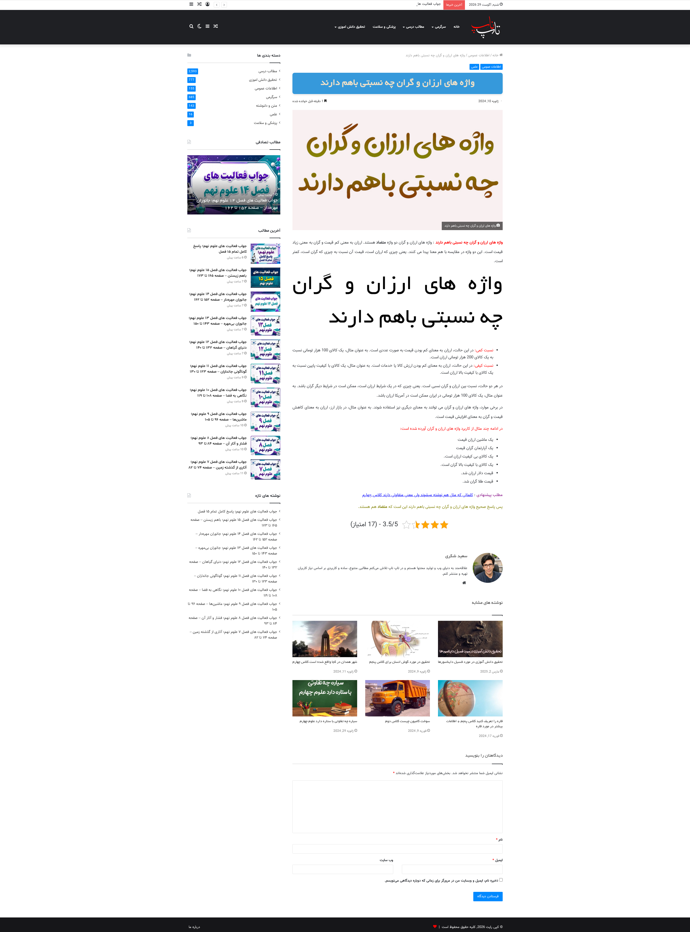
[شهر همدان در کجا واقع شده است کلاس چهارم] (324, 639)
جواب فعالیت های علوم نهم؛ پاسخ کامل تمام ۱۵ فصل (237, 511)
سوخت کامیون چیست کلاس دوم (407, 721)
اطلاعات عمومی (478, 55)
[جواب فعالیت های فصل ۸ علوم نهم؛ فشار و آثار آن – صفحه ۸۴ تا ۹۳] (265, 445)
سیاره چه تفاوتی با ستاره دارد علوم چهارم (328, 721)
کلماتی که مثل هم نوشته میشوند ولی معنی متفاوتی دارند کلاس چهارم (417, 495)
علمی (474, 66)
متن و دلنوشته (266, 106)
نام (499, 840)
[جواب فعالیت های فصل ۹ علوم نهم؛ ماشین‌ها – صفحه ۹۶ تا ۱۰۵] (265, 421)
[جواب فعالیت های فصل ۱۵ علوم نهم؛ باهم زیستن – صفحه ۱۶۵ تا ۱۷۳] (265, 278)
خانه (457, 27)
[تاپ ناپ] (486, 27)
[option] (233, 184)
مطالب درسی (415, 27)
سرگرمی (440, 27)
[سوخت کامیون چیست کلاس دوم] (397, 698)
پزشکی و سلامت (384, 27)
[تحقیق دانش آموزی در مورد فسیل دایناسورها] (470, 639)
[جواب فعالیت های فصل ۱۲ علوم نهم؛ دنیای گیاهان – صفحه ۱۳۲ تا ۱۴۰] (265, 349)
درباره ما (194, 927)
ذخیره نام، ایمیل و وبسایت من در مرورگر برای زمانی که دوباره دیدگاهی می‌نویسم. (441, 881)
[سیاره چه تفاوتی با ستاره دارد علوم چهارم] (324, 698)
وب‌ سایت (386, 860)
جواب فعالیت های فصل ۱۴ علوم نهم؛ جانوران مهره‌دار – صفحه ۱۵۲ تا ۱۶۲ (390, 4)
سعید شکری (456, 556)
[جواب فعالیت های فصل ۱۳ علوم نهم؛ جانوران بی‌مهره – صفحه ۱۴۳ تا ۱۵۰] (265, 326)
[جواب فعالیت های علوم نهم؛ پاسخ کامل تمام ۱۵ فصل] (265, 254)
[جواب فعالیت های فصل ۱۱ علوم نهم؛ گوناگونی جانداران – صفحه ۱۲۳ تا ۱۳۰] (265, 373)
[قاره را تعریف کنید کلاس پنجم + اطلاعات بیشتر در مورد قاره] (470, 698)
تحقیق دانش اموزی (351, 27)
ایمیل (497, 860)
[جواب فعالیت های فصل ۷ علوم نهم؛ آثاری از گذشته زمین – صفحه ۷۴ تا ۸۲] (265, 469)
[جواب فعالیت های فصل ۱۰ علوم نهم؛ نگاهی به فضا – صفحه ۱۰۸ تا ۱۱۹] (265, 397)
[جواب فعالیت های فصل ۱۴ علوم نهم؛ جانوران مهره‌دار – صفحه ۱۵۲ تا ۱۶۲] (265, 302)
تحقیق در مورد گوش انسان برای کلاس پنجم (399, 662)
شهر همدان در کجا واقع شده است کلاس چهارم (324, 662)
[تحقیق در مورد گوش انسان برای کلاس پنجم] (397, 639)
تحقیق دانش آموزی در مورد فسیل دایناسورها (470, 662)
